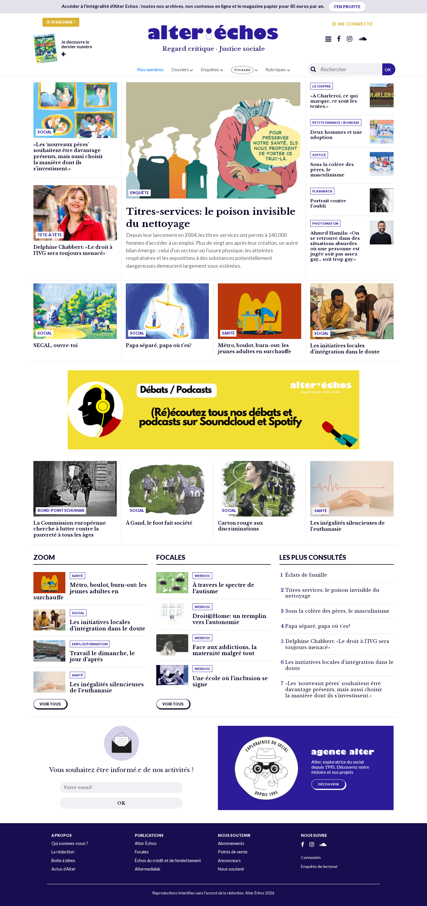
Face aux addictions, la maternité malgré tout (225, 650)
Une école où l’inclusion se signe (230, 681)
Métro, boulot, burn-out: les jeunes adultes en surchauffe (254, 348)
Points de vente (232, 851)
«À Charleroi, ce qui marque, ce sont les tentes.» (334, 101)
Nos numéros (150, 69)
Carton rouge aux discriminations (240, 526)
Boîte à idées (63, 860)
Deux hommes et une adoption (336, 134)
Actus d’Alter (63, 868)
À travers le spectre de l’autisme (223, 588)
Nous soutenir (231, 868)
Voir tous (50, 704)
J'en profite (347, 6)
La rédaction (62, 851)
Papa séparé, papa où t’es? (158, 345)
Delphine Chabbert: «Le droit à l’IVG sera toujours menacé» (72, 250)
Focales (142, 851)
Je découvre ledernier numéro (76, 44)
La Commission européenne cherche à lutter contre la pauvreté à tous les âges (69, 529)
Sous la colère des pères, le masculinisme (337, 611)
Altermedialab (147, 868)
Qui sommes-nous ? (69, 843)
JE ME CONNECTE (352, 23)
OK (388, 69)
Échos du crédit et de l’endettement (168, 860)
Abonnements (231, 843)
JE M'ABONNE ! (61, 22)
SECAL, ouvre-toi (55, 345)
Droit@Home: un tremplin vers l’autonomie (229, 619)
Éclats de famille (306, 575)
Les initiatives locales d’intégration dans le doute (345, 349)
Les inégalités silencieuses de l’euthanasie (107, 687)
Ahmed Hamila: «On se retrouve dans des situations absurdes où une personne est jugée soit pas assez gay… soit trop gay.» (335, 246)
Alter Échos (146, 843)
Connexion (311, 857)
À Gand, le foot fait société (159, 523)
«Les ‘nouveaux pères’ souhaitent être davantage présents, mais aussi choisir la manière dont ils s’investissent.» (68, 156)
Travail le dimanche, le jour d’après (102, 656)
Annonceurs (229, 860)
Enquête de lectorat (319, 866)
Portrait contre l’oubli (328, 203)
